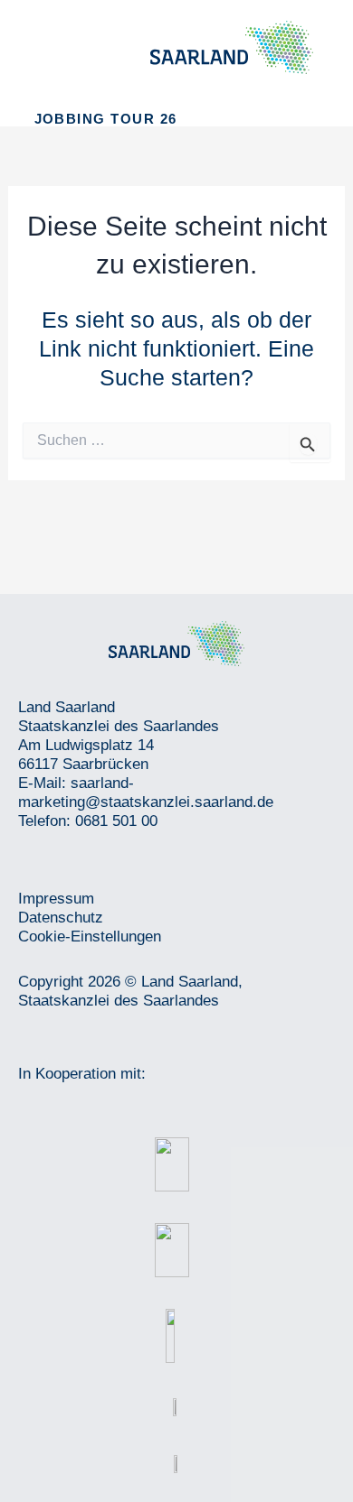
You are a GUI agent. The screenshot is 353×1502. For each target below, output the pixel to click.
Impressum (56, 898)
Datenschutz (60, 917)
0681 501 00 (116, 821)
